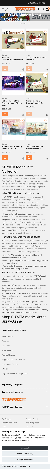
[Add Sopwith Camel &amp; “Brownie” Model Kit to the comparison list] (47, 115)
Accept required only (25, 454)
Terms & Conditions (22, 466)
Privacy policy (7, 466)
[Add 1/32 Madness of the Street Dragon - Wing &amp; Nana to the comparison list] (23, 115)
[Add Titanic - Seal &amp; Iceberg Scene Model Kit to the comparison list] (23, 158)
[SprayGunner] (14, 400)
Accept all (25, 448)
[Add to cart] (5, 68)
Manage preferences (25, 460)
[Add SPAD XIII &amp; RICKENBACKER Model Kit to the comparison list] (23, 69)
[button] (3, 9)
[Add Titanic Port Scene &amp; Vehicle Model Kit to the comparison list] (47, 158)
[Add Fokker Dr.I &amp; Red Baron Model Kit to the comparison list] (47, 69)
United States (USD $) (36, 3)
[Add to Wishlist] (22, 31)
